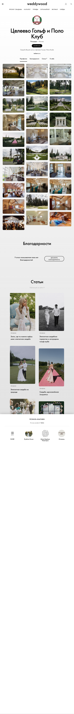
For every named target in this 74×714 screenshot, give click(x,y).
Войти (42, 423)
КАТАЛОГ (27, 9)
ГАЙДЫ (62, 9)
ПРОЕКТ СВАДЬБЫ (15, 9)
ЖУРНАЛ (55, 9)
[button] (71, 4)
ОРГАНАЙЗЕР (45, 9)
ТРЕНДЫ (35, 9)
